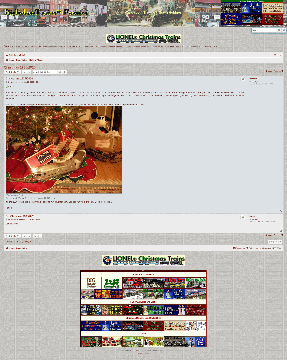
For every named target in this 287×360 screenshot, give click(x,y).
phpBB (134, 350)
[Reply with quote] (242, 79)
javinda (252, 216)
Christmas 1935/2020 (20, 67)
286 (256, 220)
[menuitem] (21, 55)
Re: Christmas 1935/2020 (20, 216)
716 (256, 82)
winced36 (253, 78)
